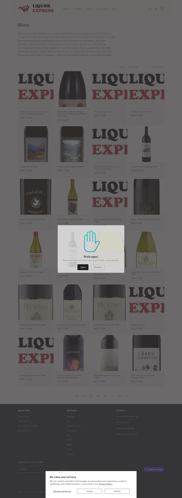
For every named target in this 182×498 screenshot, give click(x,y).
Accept (90, 491)
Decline (117, 491)
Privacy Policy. (106, 484)
